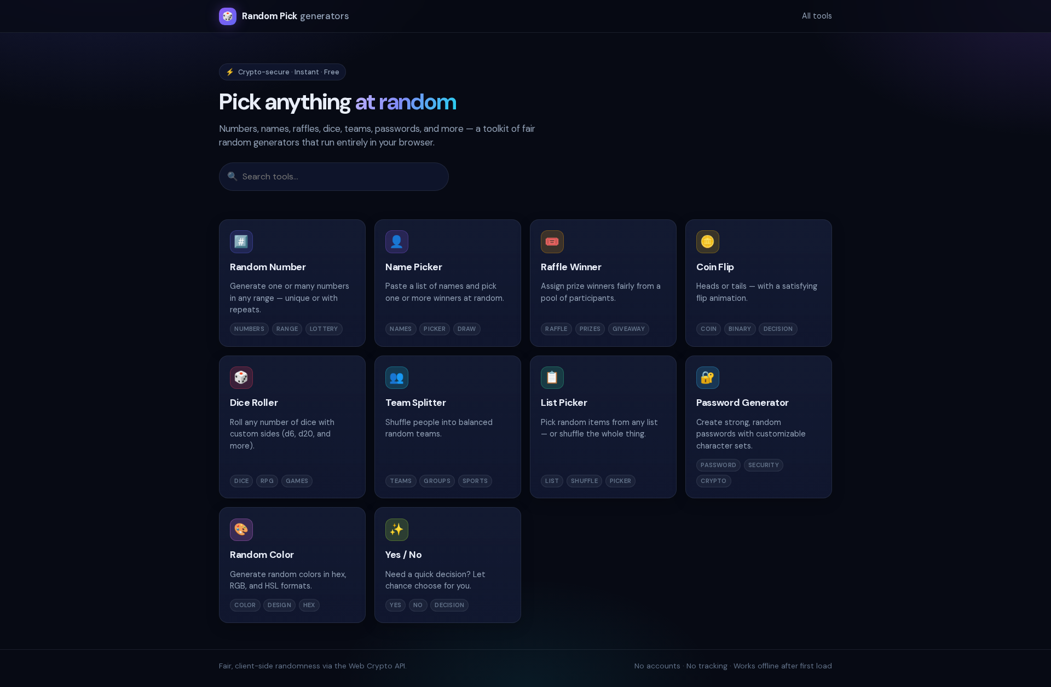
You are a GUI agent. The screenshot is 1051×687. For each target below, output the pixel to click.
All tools (817, 16)
